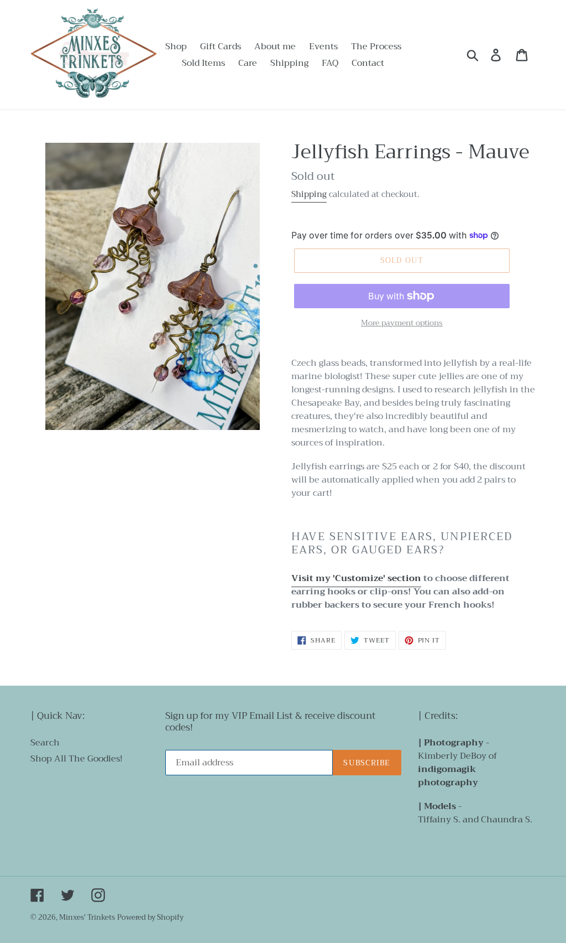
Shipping (309, 194)
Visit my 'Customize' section (356, 578)
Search (45, 742)
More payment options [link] (402, 323)
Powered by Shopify (150, 917)
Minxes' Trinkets (87, 917)
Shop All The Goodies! (76, 758)
